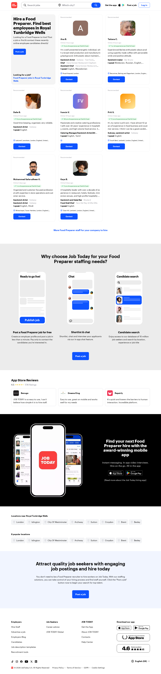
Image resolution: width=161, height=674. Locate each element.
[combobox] (41, 5)
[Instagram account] (17, 661)
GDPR (86, 668)
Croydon (109, 522)
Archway (79, 522)
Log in (144, 5)
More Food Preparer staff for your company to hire (81, 230)
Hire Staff (15, 627)
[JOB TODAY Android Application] (134, 472)
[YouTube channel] (26, 661)
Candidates (16, 642)
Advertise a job (18, 632)
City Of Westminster (57, 522)
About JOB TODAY (90, 632)
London (20, 522)
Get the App (87, 627)
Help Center (87, 642)
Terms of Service (74, 668)
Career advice (52, 627)
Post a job (132, 5)
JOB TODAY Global (55, 632)
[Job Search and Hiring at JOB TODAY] (14, 5)
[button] (80, 49)
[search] (95, 5)
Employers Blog (18, 637)
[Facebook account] (21, 661)
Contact (69, 79)
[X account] (31, 661)
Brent (123, 522)
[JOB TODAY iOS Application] (115, 472)
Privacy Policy (58, 668)
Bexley (137, 522)
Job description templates (23, 647)
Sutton (94, 522)
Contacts (86, 637)
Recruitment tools (19, 652)
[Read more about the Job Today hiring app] (125, 480)
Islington (36, 522)
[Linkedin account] (36, 661)
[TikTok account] (12, 661)
